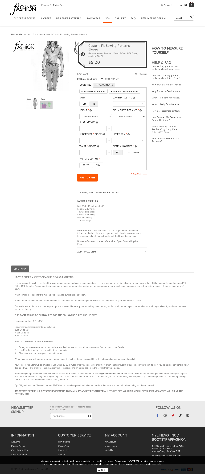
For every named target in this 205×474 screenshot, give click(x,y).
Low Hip (122, 98)
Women (27, 34)
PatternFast (58, 5)
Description (20, 269)
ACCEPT (102, 470)
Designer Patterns (69, 18)
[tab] (85, 85)
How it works (64, 442)
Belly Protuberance (126, 110)
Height (84, 110)
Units (83, 98)
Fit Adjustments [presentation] (104, 85)
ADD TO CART (87, 178)
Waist (87, 146)
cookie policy (156, 464)
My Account (110, 442)
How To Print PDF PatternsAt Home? (165, 139)
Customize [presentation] (85, 85)
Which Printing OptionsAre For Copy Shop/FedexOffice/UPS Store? (165, 129)
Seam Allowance (123, 146)
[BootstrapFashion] (23, 9)
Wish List (109, 450)
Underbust (90, 134)
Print (86, 165)
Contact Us (63, 450)
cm (84, 104)
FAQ (133, 18)
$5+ (107, 18)
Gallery (120, 18)
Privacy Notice (18, 446)
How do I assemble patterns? (166, 110)
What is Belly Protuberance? (166, 104)
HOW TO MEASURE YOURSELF (167, 50)
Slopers (45, 18)
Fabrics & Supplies (87, 201)
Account (167, 5)
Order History (111, 446)
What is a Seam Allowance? (166, 97)
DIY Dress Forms (24, 18)
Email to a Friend (89, 79)
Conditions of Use (19, 450)
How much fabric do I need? (166, 84)
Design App (63, 446)
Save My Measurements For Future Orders (100, 192)
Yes (132, 152)
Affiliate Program (153, 18)
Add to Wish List (111, 79)
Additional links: (87, 252)
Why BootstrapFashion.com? (166, 91)
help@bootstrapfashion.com (110, 373)
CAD (98, 165)
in (94, 104)
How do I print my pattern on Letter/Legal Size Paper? (166, 76)
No (117, 152)
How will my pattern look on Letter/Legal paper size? (166, 67)
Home (14, 34)
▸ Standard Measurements (124, 91)
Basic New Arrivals (41, 34)
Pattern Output (89, 159)
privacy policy (139, 464)
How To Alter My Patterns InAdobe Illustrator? (166, 118)
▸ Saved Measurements (94, 91)
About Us (15, 442)
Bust (87, 122)
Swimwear (93, 18)
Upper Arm (120, 134)
